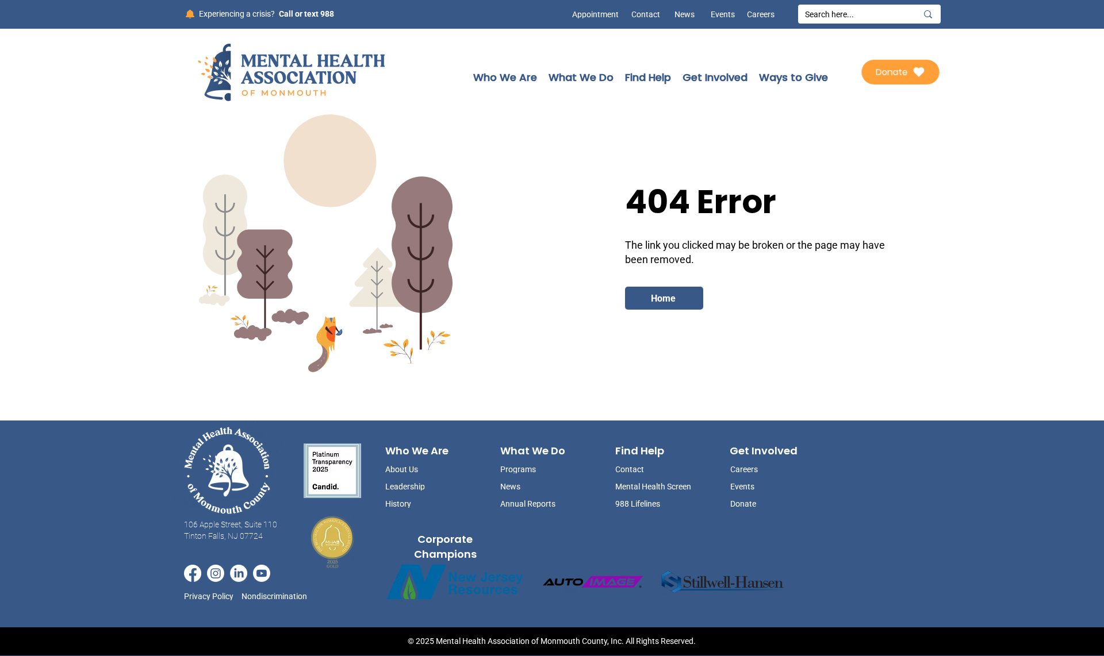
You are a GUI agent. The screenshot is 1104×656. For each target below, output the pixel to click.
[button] (505, 77)
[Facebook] (192, 573)
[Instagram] (215, 573)
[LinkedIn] (238, 573)
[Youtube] (261, 573)
